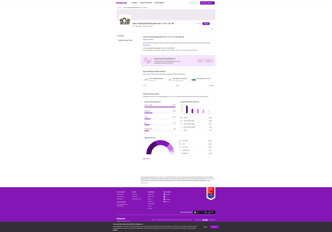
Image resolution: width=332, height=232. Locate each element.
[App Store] (198, 212)
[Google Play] (210, 212)
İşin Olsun (150, 208)
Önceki (144, 85)
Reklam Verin (151, 196)
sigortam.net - (185, 219)
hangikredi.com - (173, 219)
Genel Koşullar (120, 194)
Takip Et (206, 23)
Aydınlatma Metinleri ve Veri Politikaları (122, 205)
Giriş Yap (209, 60)
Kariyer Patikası (120, 196)
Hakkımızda (150, 194)
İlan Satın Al (150, 201)
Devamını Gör (146, 45)
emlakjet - (168, 219)
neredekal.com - (179, 219)
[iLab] (205, 220)
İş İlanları (134, 3)
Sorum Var (134, 194)
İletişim (149, 199)
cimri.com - (164, 219)
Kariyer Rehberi (151, 203)
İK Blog (149, 206)
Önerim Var (135, 196)
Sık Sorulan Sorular (136, 199)
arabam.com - (154, 219)
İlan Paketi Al (193, 3)
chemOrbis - (159, 219)
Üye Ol (200, 60)
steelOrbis (190, 219)
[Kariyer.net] (123, 218)
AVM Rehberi (120, 199)
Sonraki (211, 85)
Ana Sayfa (119, 7)
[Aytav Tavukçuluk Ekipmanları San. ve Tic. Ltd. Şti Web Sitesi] (212, 29)
